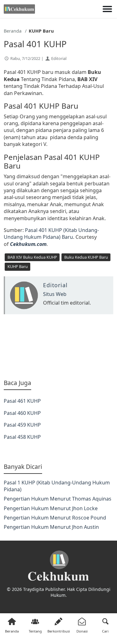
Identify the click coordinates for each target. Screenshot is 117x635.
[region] (58, 346)
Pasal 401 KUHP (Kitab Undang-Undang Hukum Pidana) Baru (51, 233)
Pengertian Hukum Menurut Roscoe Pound (55, 517)
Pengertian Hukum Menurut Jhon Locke (51, 508)
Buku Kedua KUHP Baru (86, 257)
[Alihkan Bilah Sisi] (107, 9)
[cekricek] (58, 566)
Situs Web (54, 294)
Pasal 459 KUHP (22, 424)
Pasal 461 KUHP (22, 400)
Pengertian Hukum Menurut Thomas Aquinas (57, 498)
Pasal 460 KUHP (22, 413)
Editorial (58, 58)
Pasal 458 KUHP (22, 436)
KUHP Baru (17, 266)
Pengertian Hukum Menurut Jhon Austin (51, 527)
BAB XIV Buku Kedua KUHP (32, 257)
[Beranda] (19, 9)
